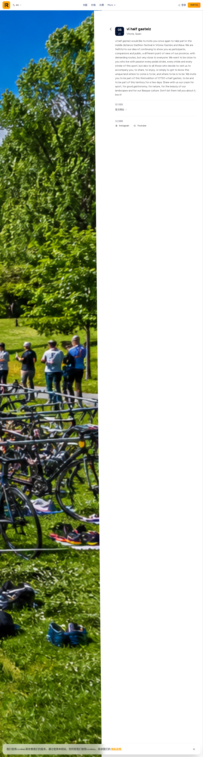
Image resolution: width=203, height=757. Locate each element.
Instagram (124, 125)
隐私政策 (116, 749)
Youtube (141, 125)
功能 (85, 5)
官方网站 (119, 109)
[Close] (193, 749)
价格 (93, 5)
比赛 (101, 5)
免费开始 (194, 5)
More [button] (110, 5)
